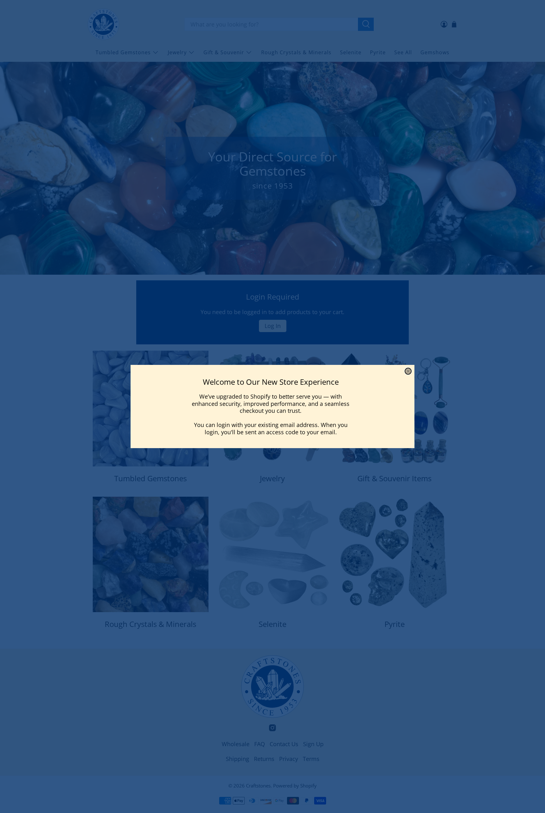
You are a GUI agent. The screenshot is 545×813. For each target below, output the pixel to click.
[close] (408, 371)
